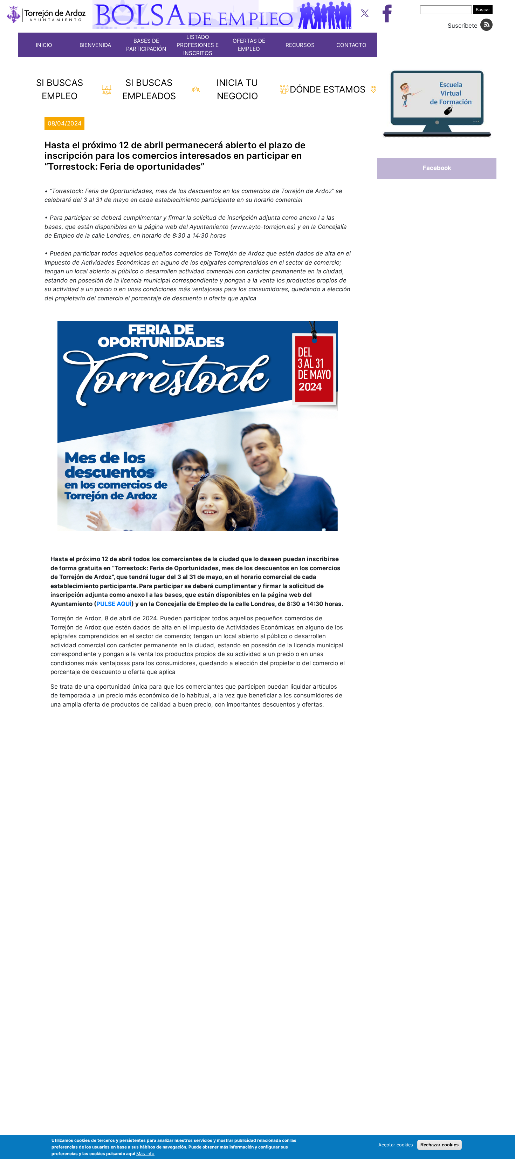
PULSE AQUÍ (113, 603)
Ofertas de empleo (249, 45)
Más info (145, 1154)
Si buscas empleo (59, 89)
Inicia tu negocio (237, 89)
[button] (197, 426)
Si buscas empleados (149, 89)
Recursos (300, 45)
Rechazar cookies (439, 1144)
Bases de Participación (146, 45)
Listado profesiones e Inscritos (198, 45)
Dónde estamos (327, 89)
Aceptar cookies (395, 1144)
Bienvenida (95, 45)
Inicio (44, 45)
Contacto (351, 45)
